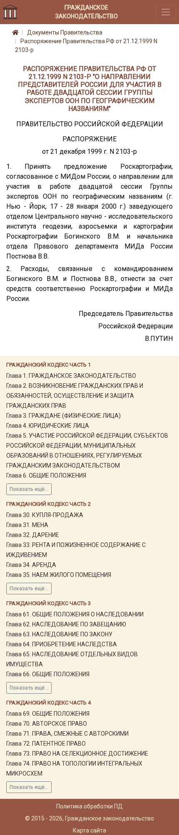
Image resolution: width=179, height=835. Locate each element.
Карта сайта (89, 830)
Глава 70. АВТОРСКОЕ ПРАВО (46, 723)
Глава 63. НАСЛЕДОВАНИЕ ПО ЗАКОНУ (59, 634)
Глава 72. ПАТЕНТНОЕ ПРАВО (46, 743)
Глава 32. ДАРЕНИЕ (32, 535)
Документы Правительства (64, 32)
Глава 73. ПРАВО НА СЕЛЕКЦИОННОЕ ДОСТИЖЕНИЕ (77, 753)
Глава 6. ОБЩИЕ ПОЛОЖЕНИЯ (46, 475)
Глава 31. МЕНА (27, 525)
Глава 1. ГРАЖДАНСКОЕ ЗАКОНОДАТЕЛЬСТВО (71, 375)
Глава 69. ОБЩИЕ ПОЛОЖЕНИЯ (48, 713)
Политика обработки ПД (89, 806)
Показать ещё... (29, 489)
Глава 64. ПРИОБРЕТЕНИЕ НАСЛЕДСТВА (61, 644)
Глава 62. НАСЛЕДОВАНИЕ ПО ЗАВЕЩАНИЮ (66, 624)
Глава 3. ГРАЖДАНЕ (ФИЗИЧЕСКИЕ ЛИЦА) (63, 415)
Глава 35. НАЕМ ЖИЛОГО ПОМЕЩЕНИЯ (58, 574)
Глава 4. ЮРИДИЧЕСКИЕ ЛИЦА (47, 425)
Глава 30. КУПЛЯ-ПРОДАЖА (44, 515)
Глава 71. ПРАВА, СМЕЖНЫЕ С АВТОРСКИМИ (67, 733)
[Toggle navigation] (166, 12)
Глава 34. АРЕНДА (31, 565)
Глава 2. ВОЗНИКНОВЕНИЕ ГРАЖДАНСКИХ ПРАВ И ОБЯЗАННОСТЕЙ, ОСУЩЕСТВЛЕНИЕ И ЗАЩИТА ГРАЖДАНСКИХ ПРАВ (74, 395)
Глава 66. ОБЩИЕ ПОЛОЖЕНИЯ (48, 674)
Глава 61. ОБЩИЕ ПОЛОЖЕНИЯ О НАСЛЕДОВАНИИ (75, 614)
